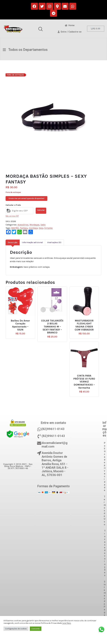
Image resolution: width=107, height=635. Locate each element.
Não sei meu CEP (12, 216)
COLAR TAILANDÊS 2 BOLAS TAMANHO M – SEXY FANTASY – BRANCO (52, 326)
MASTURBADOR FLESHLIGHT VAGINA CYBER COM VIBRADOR (84, 325)
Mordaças (34, 224)
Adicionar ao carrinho (22, 319)
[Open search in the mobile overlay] (40, 28)
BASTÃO (15, 228)
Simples (48, 228)
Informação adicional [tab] (32, 242)
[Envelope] (65, 6)
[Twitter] (42, 6)
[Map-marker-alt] (57, 6)
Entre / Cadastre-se (71, 31)
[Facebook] (34, 6)
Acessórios (23, 224)
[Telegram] (53, 13)
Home (71, 25)
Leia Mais (66, 623)
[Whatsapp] (72, 6)
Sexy (41, 228)
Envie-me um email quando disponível (26, 198)
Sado (43, 224)
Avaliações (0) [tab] (54, 242)
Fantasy (24, 228)
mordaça (33, 228)
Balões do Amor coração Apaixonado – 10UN (20, 325)
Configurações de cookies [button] (16, 629)
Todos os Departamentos (27, 50)
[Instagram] (49, 6)
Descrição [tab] (12, 242)
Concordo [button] (35, 629)
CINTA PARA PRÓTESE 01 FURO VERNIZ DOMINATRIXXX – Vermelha (84, 381)
